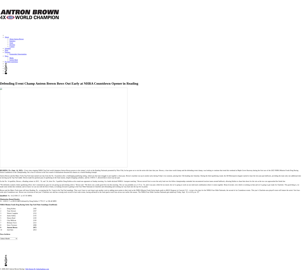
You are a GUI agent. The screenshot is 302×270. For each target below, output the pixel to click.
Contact (12, 47)
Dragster (12, 45)
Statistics (12, 41)
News (6, 56)
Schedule (8, 48)
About (7, 37)
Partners (7, 52)
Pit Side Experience (11, 62)
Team (11, 43)
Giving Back (13, 60)
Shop (6, 50)
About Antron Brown (16, 39)
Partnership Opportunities (18, 54)
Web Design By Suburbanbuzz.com (37, 269)
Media (11, 58)
